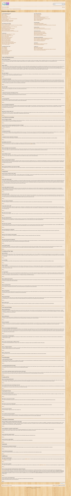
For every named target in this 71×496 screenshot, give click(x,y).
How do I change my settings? (6, 24)
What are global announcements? (7, 50)
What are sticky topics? (5, 52)
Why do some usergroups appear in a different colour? (42, 18)
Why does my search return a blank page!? (40, 33)
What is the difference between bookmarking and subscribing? (43, 38)
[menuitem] (8, 7)
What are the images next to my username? (8, 28)
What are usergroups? (37, 16)
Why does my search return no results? (40, 32)
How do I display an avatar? (6, 29)
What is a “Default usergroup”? (38, 19)
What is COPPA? (4, 15)
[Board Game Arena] (6, 4)
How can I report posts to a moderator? (8, 41)
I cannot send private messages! (39, 23)
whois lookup (4, 470)
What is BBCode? (4, 47)
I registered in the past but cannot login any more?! (9, 18)
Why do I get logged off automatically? (7, 20)
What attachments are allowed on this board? (40, 43)
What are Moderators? (37, 15)
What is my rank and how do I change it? (8, 30)
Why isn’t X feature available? (38, 48)
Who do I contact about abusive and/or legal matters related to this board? (45, 49)
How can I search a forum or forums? (39, 31)
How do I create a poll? (5, 36)
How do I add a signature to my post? (7, 35)
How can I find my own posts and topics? (40, 35)
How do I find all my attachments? (39, 44)
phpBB (31, 143)
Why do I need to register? (6, 14)
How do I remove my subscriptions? (39, 40)
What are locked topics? (5, 53)
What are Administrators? (38, 14)
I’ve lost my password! (5, 19)
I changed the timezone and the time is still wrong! (9, 26)
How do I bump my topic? (6, 44)
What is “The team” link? (37, 20)
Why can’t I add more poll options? (7, 37)
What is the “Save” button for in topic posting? (9, 42)
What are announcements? (6, 51)
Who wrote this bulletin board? (38, 47)
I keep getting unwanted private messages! (40, 24)
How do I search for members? (38, 34)
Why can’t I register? (5, 16)
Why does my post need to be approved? (8, 43)
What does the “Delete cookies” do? (7, 21)
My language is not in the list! (6, 27)
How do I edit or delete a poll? (6, 38)
